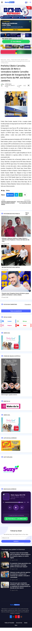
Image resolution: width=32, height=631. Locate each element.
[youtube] (16, 617)
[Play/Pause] (16, 507)
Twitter (16, 195)
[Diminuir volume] (10, 507)
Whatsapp (21, 195)
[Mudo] (3, 502)
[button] (30, 2)
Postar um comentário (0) (16, 311)
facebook (9, 321)
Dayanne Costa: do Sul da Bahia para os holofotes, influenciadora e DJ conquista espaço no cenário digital (20, 555)
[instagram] (19, 617)
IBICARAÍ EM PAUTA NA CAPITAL (11, 267)
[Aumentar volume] (22, 507)
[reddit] (21, 617)
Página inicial (3, 59)
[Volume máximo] (25, 502)
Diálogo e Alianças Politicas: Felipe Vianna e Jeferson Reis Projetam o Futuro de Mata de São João (15, 240)
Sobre (16, 625)
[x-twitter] (13, 617)
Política (8, 59)
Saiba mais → (16, 29)
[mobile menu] (2, 2)
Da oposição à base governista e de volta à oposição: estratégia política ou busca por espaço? (20, 565)
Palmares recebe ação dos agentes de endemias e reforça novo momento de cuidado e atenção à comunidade (20, 575)
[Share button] (25, 195)
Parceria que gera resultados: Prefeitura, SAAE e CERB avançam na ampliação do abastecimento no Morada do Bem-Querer (20, 585)
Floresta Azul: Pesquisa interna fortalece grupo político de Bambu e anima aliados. (15, 294)
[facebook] (11, 617)
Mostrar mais (27, 213)
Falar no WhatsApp (17, 41)
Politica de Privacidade (9, 622)
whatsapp (25, 321)
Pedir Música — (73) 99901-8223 (17, 518)
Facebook (11, 195)
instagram (9, 325)
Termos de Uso (19, 622)
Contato (25, 622)
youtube (24, 325)
